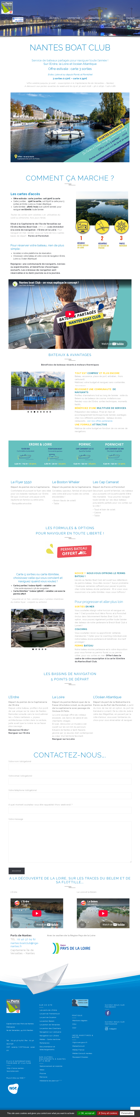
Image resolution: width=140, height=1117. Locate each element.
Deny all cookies (108, 1113)
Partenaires (44, 1043)
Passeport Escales (80, 1057)
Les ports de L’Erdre (48, 1010)
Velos (42, 1070)
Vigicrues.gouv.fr (79, 1042)
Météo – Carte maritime (50, 1039)
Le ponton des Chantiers (50, 1028)
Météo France (78, 1050)
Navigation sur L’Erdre (49, 1036)
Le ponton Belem (47, 1021)
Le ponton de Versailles (50, 1025)
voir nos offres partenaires (100, 421)
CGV (74, 1028)
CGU (74, 1024)
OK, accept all (87, 1113)
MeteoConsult (78, 1046)
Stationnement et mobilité (51, 1066)
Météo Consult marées (82, 1053)
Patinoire (43, 1077)
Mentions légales (79, 1021)
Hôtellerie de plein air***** (51, 1081)
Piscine (43, 1073)
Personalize (127, 1113)
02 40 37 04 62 (26, 939)
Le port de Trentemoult (50, 1014)
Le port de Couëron (48, 1017)
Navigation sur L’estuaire (50, 1032)
